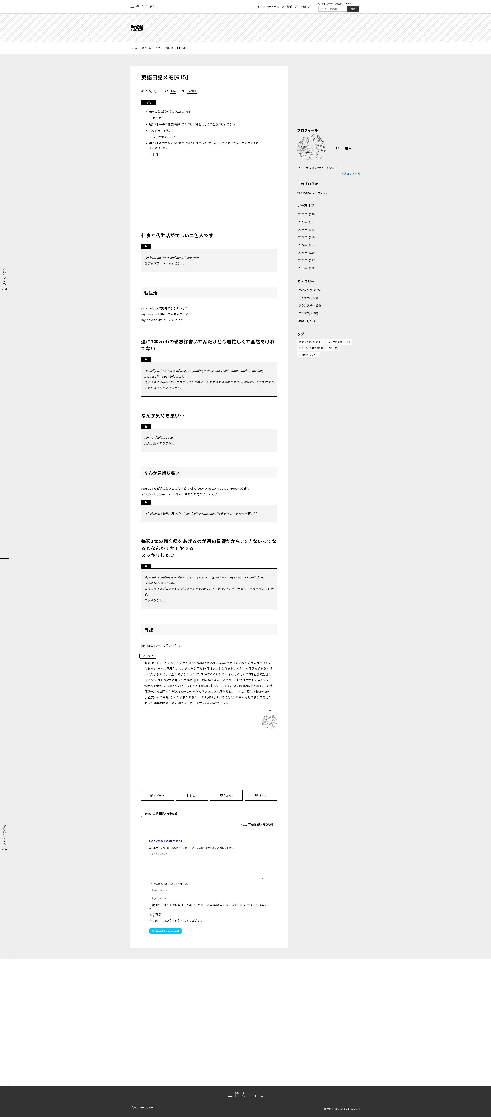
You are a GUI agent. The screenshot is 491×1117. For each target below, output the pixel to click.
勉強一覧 (146, 47)
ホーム (133, 47)
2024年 (307, 229)
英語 (158, 47)
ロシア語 (308, 313)
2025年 (307, 222)
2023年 (307, 237)
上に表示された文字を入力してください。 (176, 920)
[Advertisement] (209, 195)
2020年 (307, 260)
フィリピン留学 (339, 341)
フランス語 (309, 305)
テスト (348, 3)
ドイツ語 (308, 298)
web (331, 3)
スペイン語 (309, 290)
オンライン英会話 (311, 341)
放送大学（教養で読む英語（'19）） (318, 348)
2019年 (306, 268)
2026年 (307, 214)
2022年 (307, 245)
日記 (323, 3)
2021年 (307, 252)
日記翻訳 (192, 91)
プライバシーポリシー (141, 1107)
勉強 (339, 3)
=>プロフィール (350, 174)
